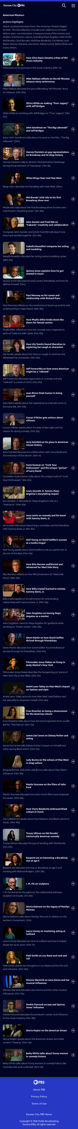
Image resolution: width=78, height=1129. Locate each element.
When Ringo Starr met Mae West (43, 178)
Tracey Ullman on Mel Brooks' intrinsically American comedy (42, 835)
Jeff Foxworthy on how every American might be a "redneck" (47, 370)
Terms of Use (39, 1103)
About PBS (39, 1089)
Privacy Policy (39, 1096)
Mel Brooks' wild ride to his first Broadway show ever (43, 199)
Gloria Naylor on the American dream (46, 1030)
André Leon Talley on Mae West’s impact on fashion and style (48, 688)
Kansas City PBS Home (39, 1114)
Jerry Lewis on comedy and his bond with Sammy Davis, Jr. (46, 517)
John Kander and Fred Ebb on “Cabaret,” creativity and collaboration (47, 223)
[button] (64, 5)
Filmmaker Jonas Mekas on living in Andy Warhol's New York (45, 664)
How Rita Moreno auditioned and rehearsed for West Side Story (44, 566)
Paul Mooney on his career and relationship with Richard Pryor (43, 297)
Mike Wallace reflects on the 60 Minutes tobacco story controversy (48, 80)
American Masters (13, 15)
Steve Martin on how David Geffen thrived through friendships (45, 639)
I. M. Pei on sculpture (37, 883)
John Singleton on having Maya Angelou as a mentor (43, 615)
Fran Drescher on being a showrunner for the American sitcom (46, 712)
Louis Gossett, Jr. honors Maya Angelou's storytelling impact (42, 492)
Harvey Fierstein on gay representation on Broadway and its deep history (47, 154)
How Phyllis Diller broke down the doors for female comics (45, 321)
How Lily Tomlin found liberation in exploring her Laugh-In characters (45, 346)
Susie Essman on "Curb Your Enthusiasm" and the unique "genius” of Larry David (46, 468)
